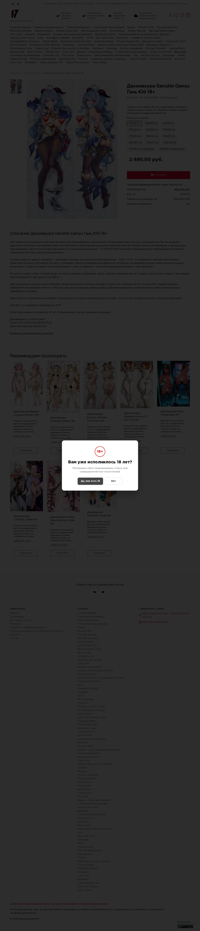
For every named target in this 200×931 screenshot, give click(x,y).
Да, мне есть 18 (90, 481)
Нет (113, 481)
